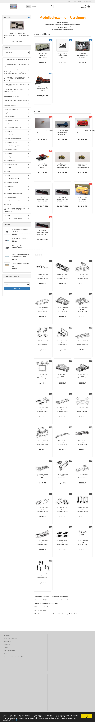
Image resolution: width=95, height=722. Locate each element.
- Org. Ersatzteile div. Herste (11, 120)
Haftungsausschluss (9, 650)
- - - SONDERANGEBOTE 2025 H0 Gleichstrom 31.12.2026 (12, 104)
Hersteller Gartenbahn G (10, 164)
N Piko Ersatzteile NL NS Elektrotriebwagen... (42, 376)
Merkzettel (88, 1)
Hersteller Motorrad (9, 186)
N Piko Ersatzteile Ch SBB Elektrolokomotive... (82, 309)
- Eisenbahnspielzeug (9, 116)
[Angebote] (29, 17)
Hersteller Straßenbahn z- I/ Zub (12, 201)
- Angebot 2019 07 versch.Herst (12, 113)
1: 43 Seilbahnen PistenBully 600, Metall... (42, 165)
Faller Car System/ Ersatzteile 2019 (13, 127)
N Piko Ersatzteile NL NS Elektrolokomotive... (82, 276)
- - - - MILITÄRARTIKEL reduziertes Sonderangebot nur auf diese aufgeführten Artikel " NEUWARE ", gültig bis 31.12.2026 (15, 71)
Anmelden (16, 288)
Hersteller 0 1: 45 (8, 131)
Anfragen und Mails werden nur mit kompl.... (62, 55)
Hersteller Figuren (8, 157)
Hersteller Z (7, 215)
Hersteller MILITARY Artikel (11, 182)
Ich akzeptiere (86, 716)
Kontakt (6, 647)
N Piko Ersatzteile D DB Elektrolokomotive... (62, 276)
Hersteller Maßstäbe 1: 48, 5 (11, 179)
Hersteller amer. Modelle (10, 142)
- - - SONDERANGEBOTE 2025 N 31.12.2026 (15, 100)
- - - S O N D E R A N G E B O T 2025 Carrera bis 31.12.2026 (15, 85)
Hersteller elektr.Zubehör (10, 149)
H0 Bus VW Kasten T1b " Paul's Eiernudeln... (82, 199)
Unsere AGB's (7, 641)
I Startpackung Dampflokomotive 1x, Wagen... (42, 88)
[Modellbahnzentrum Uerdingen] (14, 6)
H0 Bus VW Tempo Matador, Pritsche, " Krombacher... (62, 132)
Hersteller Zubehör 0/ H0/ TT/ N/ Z (13, 219)
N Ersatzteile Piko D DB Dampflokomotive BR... (82, 343)
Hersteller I (7, 171)
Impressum (7, 644)
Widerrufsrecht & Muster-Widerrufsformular (15, 657)
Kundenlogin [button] (78, 1)
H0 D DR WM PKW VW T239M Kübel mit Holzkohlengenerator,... (83, 165)
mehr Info (14, 720)
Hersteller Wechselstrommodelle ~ (13, 138)
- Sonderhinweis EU (9, 124)
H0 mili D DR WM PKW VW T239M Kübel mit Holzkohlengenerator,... (63, 165)
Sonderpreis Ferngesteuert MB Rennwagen (82, 55)
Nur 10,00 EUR (17, 41)
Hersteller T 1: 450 (9, 135)
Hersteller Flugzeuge (9, 160)
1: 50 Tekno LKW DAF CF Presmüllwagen (42, 55)
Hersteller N (7, 190)
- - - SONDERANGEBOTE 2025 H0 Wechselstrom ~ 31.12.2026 (12, 95)
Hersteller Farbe (8, 153)
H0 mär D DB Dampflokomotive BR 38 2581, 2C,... (62, 199)
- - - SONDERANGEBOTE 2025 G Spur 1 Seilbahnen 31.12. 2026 (14, 90)
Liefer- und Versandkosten (11, 638)
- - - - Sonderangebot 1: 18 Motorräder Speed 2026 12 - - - (15, 60)
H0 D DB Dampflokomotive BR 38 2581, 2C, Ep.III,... (42, 199)
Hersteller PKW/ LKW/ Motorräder (13, 193)
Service (6, 654)
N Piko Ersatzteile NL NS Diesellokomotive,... (42, 409)
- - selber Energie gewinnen (11, 109)
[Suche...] (52, 6)
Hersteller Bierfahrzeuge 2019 (12, 146)
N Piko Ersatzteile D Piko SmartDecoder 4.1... (42, 476)
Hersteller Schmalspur (10, 197)
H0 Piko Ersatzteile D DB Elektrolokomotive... (42, 276)
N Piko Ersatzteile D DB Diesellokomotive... (42, 309)
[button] (69, 1)
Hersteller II (7, 175)
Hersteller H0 (7, 168)
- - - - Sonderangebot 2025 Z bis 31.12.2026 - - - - (15, 65)
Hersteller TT (7, 204)
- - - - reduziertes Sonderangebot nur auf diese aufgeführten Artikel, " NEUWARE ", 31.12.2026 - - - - (14, 78)
